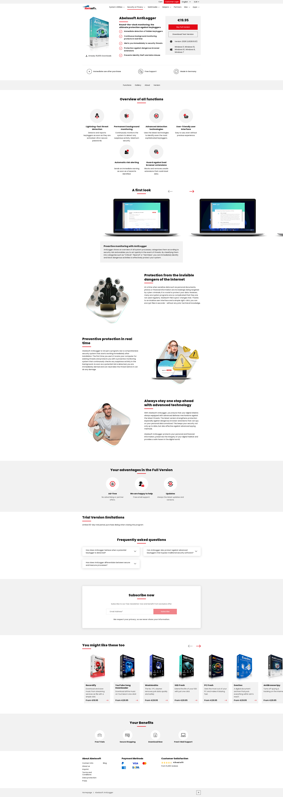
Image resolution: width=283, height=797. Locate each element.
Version (157, 85)
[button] (170, 191)
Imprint (85, 769)
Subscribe (165, 611)
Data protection (89, 778)
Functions (127, 85)
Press (84, 781)
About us (86, 766)
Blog (105, 763)
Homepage (87, 792)
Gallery (138, 85)
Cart (161, 1)
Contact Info (87, 763)
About (147, 85)
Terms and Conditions (87, 773)
